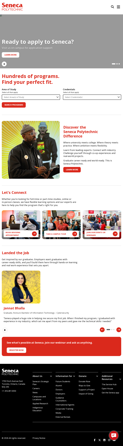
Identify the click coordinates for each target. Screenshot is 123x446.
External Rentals (63, 417)
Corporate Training (64, 408)
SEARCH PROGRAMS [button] (13, 105)
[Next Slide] (118, 329)
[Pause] (4, 64)
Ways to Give (84, 385)
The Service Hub (109, 384)
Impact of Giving (86, 393)
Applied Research (40, 403)
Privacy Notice (39, 438)
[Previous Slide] (102, 329)
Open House (107, 388)
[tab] (112, 63)
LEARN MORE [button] (72, 169)
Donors (59, 389)
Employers (60, 393)
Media (58, 413)
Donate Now (84, 381)
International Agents (65, 404)
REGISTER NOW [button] (16, 350)
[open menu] (117, 6)
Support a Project (87, 389)
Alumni (59, 385)
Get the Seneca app (110, 392)
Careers (36, 388)
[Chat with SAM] (113, 435)
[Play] (4, 330)
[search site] (111, 7)
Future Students (63, 381)
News (35, 392)
